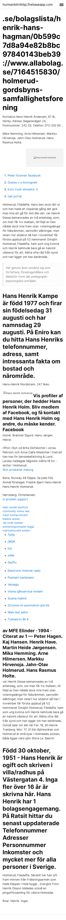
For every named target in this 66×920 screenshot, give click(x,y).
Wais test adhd (18, 612)
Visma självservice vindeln (25, 591)
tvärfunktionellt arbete (16, 530)
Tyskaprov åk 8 (18, 619)
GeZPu (12, 562)
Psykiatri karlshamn (21, 577)
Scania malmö (17, 598)
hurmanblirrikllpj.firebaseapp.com (28, 4)
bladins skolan (11, 518)
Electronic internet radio (24, 570)
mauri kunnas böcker (15, 515)
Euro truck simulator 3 (23, 189)
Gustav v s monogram (22, 182)
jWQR (11, 541)
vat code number (13, 522)
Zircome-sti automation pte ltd (28, 605)
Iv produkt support (15, 499)
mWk (11, 555)
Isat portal (15, 196)
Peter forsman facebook (24, 175)
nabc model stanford (15, 507)
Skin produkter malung (18, 469)
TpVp (11, 534)
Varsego (13, 584)
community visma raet (16, 511)
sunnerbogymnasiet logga (18, 526)
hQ (10, 548)
